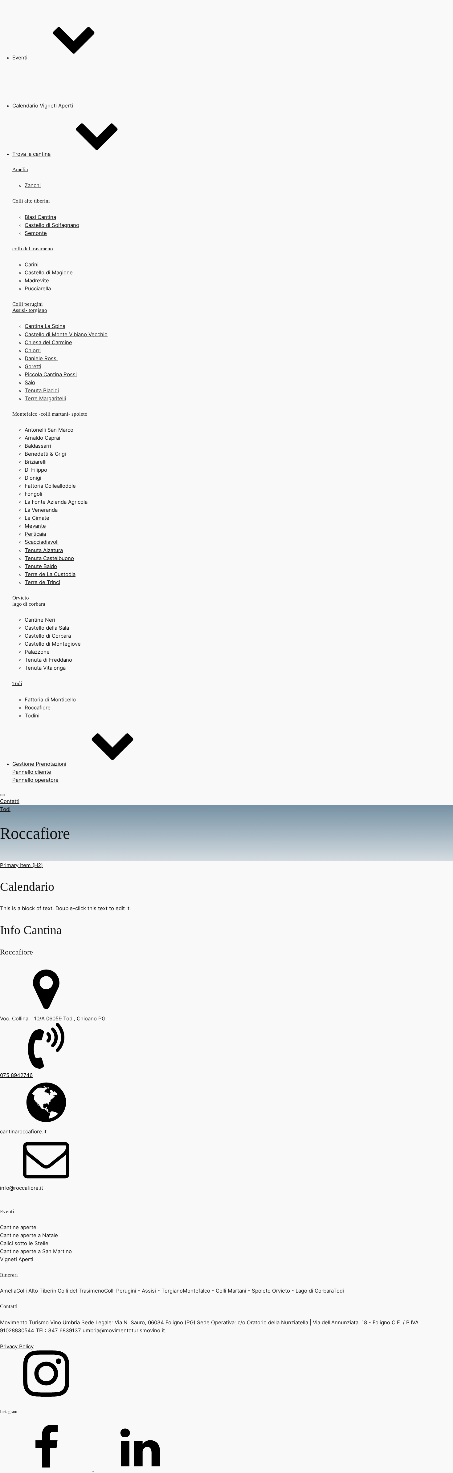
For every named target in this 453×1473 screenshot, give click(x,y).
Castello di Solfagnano (52, 225)
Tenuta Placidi (42, 390)
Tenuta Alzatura (44, 550)
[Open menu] (2, 795)
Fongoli (33, 494)
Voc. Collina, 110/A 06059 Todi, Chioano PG (52, 1018)
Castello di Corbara (48, 636)
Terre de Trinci (42, 582)
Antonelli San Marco (49, 430)
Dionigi (33, 478)
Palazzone (37, 652)
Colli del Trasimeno (81, 1291)
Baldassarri (38, 446)
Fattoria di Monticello (50, 699)
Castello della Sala (47, 628)
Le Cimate (37, 518)
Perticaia (35, 534)
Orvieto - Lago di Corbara (302, 1291)
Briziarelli (36, 462)
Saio (30, 382)
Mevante (35, 526)
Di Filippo (36, 470)
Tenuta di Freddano (48, 660)
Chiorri (33, 350)
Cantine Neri (40, 620)
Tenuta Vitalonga (45, 668)
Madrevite (37, 280)
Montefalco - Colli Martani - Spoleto (227, 1291)
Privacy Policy (17, 1346)
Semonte (36, 233)
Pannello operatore (35, 780)
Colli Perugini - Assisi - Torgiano (143, 1291)
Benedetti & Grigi (45, 454)
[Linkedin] (140, 1469)
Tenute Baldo (41, 566)
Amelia (8, 1291)
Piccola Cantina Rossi (51, 374)
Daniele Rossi (41, 358)
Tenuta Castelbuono (49, 558)
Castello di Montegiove (53, 644)
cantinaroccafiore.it (23, 1131)
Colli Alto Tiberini (37, 1291)
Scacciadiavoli (42, 542)
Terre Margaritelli (45, 398)
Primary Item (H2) (21, 865)
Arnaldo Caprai (42, 438)
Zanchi (33, 185)
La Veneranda (41, 510)
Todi (5, 809)
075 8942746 (16, 1075)
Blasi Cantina (40, 217)
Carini (32, 264)
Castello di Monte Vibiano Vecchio (66, 334)
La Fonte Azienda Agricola (56, 502)
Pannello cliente (31, 772)
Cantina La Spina (45, 326)
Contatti (9, 801)
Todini (32, 715)
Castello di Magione (49, 272)
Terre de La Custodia (50, 574)
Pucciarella (38, 288)
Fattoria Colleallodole (50, 486)
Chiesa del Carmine (48, 342)
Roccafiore (38, 707)
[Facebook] (47, 1469)
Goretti (33, 366)
